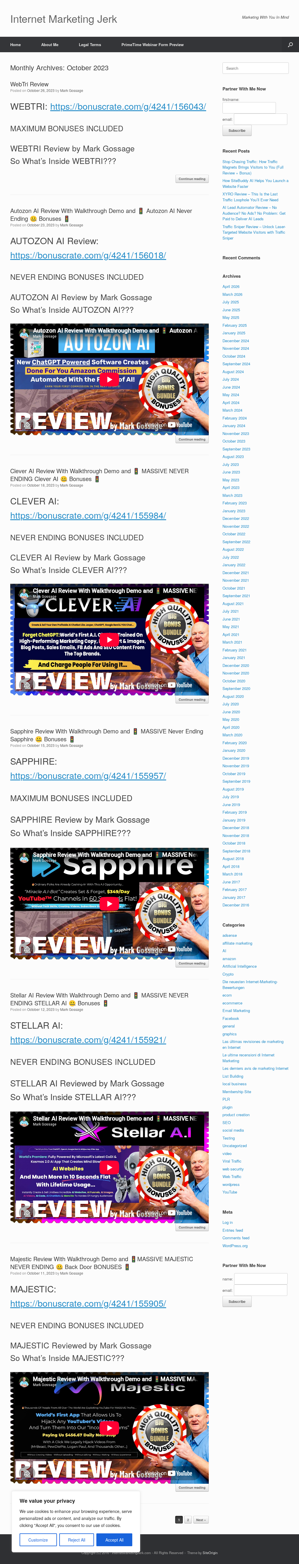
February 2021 (234, 650)
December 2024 (235, 340)
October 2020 (233, 681)
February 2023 (234, 503)
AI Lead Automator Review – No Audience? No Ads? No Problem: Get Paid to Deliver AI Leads (254, 213)
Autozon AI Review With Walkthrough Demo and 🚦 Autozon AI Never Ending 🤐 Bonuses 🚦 (101, 214)
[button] (290, 44)
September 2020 (236, 688)
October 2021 (233, 588)
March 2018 (232, 874)
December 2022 (235, 518)
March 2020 (232, 735)
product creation (236, 1114)
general (228, 1026)
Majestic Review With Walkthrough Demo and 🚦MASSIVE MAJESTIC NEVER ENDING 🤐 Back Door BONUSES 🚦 (101, 1262)
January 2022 (233, 564)
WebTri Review (29, 84)
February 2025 (234, 325)
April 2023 (230, 487)
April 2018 (230, 866)
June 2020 (231, 711)
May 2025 (230, 317)
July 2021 (230, 611)
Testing (228, 1138)
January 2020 (233, 750)
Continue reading (192, 179)
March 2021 (232, 642)
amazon (229, 958)
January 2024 (233, 425)
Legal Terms (90, 44)
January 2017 (233, 897)
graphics (229, 1034)
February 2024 (234, 418)
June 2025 (231, 309)
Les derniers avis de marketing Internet (255, 1068)
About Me (49, 44)
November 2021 (235, 580)
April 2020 (230, 727)
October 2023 (233, 441)
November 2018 (235, 835)
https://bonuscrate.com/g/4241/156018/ (88, 254)
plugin (227, 1107)
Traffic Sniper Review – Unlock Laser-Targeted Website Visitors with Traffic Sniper (254, 232)
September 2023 (236, 449)
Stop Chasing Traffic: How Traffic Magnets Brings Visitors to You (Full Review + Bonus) (253, 167)
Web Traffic (231, 1176)
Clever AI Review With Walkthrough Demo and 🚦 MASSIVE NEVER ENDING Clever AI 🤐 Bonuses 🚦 (99, 474)
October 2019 (233, 773)
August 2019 (233, 789)
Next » (201, 1520)
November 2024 (235, 348)
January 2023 (233, 510)
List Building (232, 1076)
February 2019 (234, 812)
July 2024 (230, 379)
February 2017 (234, 889)
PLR (226, 1099)
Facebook (230, 1018)
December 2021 (235, 572)
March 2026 (232, 294)
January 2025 (233, 332)
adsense (229, 935)
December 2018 (235, 827)
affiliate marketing (237, 943)
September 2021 (236, 595)
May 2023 (230, 480)
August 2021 (233, 603)
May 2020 (230, 719)
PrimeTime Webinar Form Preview (152, 44)
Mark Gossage (71, 90)
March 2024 (232, 410)
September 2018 (236, 851)
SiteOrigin (210, 1552)
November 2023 (235, 433)
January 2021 (233, 657)
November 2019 (235, 765)
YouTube (229, 1192)
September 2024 (236, 363)
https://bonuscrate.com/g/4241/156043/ (128, 105)
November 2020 (235, 673)
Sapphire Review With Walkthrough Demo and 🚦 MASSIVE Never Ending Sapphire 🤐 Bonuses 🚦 (106, 735)
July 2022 (230, 557)
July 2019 (230, 796)
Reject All (76, 1540)
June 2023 (231, 472)
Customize (38, 1540)
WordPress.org (235, 1245)
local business (234, 1083)
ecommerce (232, 1003)
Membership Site (236, 1091)
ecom (227, 995)
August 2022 (233, 549)
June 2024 (231, 387)
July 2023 (230, 464)
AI (224, 950)
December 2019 (235, 758)
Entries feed (232, 1230)
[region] (76, 1521)
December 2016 (235, 905)
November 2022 (235, 526)
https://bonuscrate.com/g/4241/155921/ (88, 1039)
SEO (226, 1122)
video (227, 1153)
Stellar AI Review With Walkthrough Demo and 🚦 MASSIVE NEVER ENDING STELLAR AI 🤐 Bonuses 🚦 (99, 999)
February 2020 (234, 742)
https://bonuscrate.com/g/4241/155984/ (88, 514)
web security (233, 1169)
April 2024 (230, 402)
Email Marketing (236, 1010)
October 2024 (233, 356)
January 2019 (233, 820)
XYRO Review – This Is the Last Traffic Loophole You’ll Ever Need (250, 196)
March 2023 (232, 495)
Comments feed (235, 1237)
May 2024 (230, 394)
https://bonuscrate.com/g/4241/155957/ (88, 775)
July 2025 (230, 302)
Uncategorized (234, 1145)
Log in (227, 1222)
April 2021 (230, 634)
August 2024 (233, 371)
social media (233, 1130)
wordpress (231, 1184)
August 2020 (233, 696)
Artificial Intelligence (239, 966)
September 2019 (236, 781)
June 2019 (231, 804)
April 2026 (230, 286)
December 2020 (235, 665)
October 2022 (233, 534)
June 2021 (231, 619)
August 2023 (233, 456)
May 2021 (230, 626)
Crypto (228, 974)
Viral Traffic (231, 1161)
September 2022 (236, 541)
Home (15, 44)
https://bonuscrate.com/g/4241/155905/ (88, 1302)
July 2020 (230, 704)
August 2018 (233, 858)
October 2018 (233, 843)
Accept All (114, 1540)
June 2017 (231, 882)
